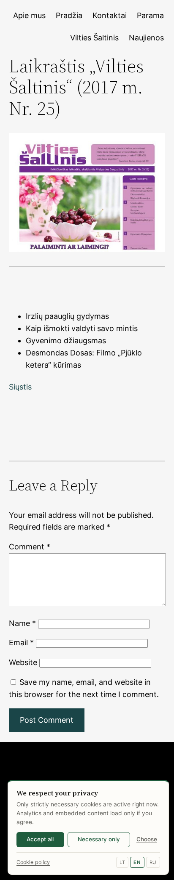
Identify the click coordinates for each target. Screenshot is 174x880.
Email (21, 642)
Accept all (40, 839)
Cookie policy (33, 862)
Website (23, 662)
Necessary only (99, 839)
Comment (29, 546)
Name (22, 623)
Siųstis (20, 386)
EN (137, 862)
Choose (146, 839)
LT (122, 862)
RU (153, 862)
